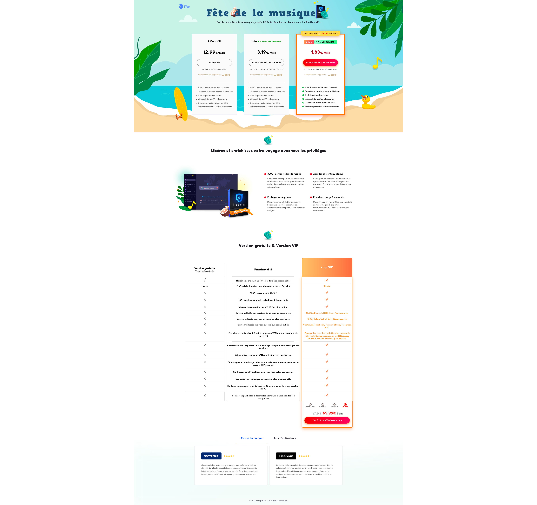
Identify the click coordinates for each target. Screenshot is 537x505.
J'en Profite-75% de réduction (266, 63)
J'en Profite (214, 63)
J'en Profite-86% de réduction (320, 63)
